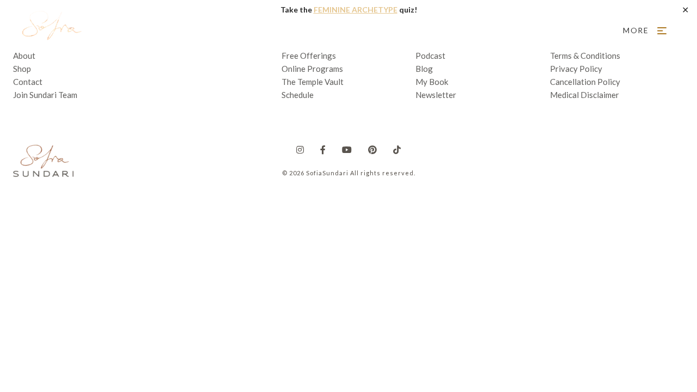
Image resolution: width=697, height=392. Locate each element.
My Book (431, 82)
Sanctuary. (198, 30)
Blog (424, 69)
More (636, 30)
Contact (27, 82)
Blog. (509, 30)
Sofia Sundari (50, 31)
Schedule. (557, 30)
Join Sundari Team (45, 95)
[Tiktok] (397, 150)
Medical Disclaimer (584, 95)
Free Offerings (396, 30)
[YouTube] (347, 150)
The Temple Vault (313, 82)
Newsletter (435, 95)
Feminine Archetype (356, 9)
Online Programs (312, 69)
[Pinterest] (372, 150)
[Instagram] (300, 150)
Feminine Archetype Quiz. (292, 30)
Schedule (298, 95)
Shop (22, 69)
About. (145, 30)
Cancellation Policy (585, 82)
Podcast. (463, 30)
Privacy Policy (576, 69)
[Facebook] (323, 150)
